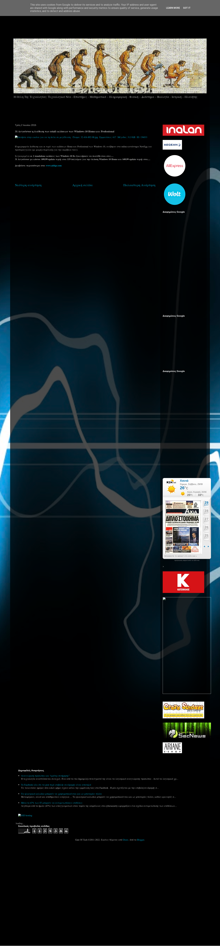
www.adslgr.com (54, 165)
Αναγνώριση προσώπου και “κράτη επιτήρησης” (45, 775)
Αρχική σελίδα (82, 185)
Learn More (173, 8)
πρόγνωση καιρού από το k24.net (186, 560)
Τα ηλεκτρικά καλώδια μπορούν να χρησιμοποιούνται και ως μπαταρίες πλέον (61, 793)
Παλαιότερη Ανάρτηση (139, 185)
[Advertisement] (119, 25)
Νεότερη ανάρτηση (28, 185)
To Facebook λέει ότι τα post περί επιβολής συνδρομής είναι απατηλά (56, 784)
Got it (187, 8)
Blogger (140, 839)
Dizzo (125, 839)
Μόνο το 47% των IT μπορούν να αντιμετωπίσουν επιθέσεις (51, 802)
